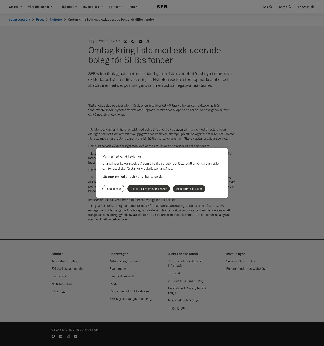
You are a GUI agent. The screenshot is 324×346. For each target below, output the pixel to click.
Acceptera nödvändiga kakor (148, 188)
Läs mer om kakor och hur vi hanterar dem (133, 176)
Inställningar (113, 188)
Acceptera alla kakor (189, 188)
